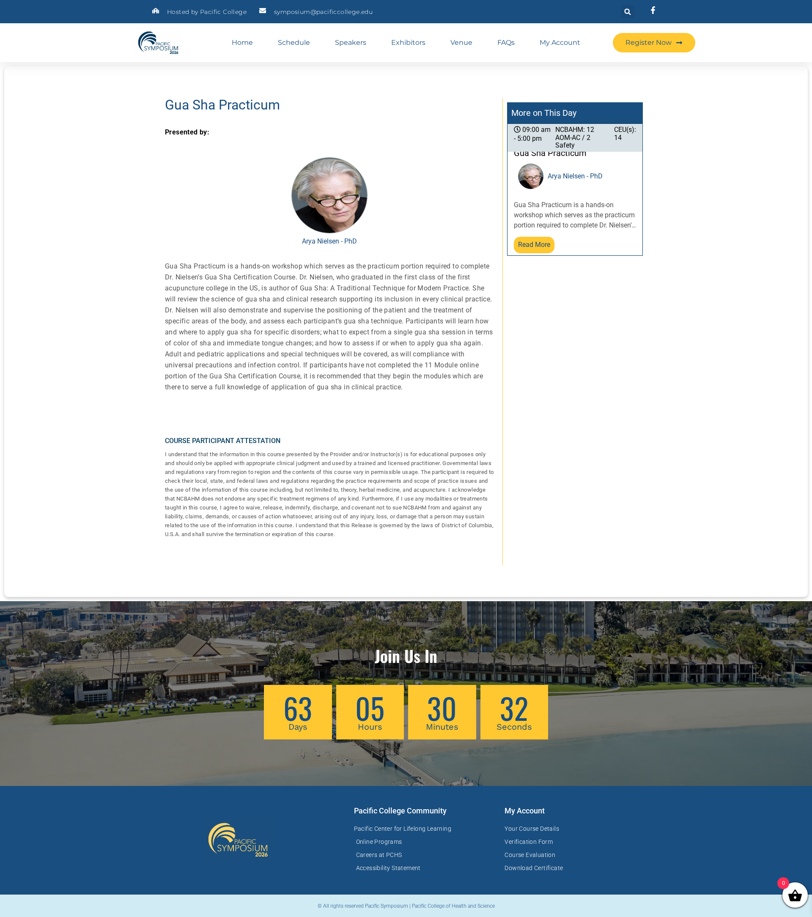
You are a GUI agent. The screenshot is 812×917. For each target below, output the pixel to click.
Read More (534, 245)
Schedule (294, 42)
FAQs (506, 42)
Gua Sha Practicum (550, 153)
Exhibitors (408, 42)
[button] (627, 11)
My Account (560, 42)
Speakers (350, 42)
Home (242, 42)
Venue (461, 42)
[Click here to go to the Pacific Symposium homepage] (158, 42)
